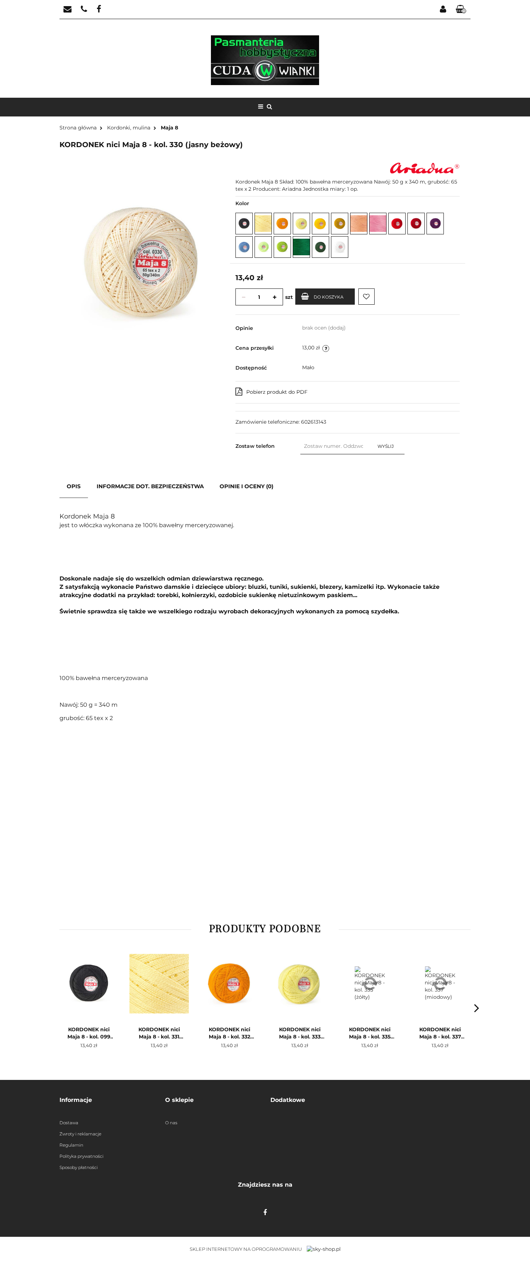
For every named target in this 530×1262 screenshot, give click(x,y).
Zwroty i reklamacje (80, 1134)
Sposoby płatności (78, 1167)
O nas (171, 1122)
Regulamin (71, 1145)
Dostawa (68, 1122)
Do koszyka (329, 297)
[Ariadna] (425, 167)
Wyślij (385, 446)
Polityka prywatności (81, 1156)
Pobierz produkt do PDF (277, 392)
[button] (106, 1100)
